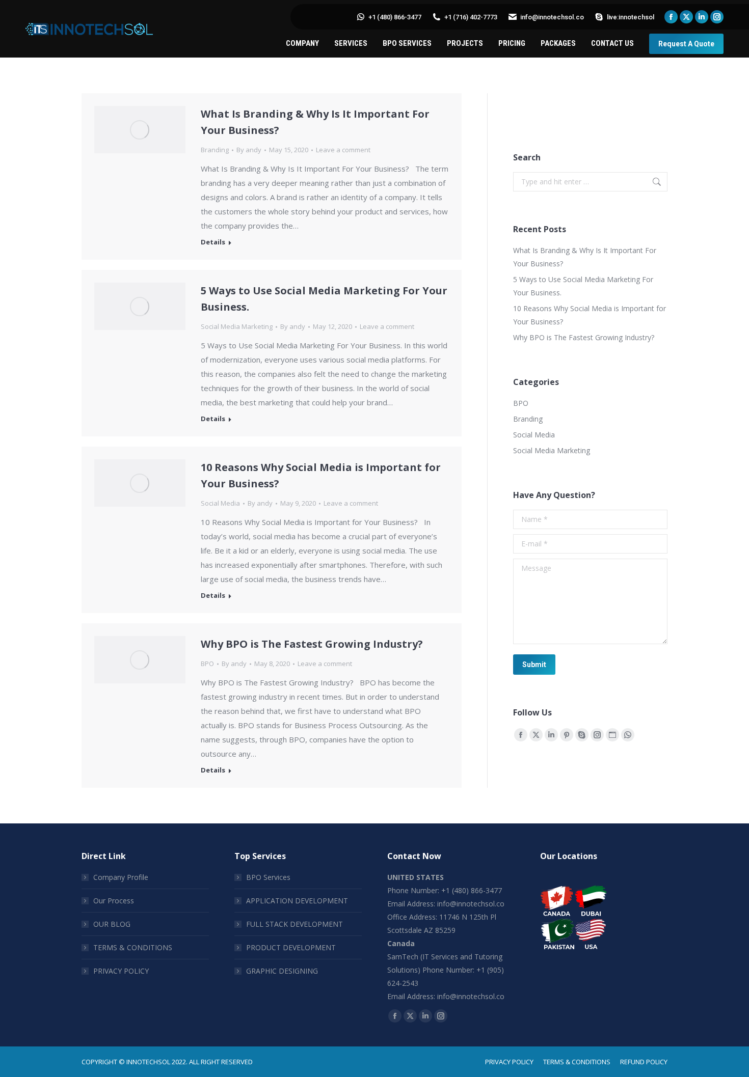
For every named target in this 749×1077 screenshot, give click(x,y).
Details (213, 242)
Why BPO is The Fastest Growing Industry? (312, 644)
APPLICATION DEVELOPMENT (297, 900)
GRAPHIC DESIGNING (282, 971)
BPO (207, 663)
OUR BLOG (111, 924)
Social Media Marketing (237, 326)
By (248, 149)
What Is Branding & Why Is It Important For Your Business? (584, 256)
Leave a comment (343, 149)
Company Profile (120, 877)
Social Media (220, 503)
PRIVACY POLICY (121, 971)
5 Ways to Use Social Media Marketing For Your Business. (583, 285)
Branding (215, 149)
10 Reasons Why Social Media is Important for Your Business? (589, 314)
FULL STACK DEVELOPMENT (294, 924)
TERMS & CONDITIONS (132, 947)
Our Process (113, 900)
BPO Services (268, 877)
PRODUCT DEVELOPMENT (291, 947)
